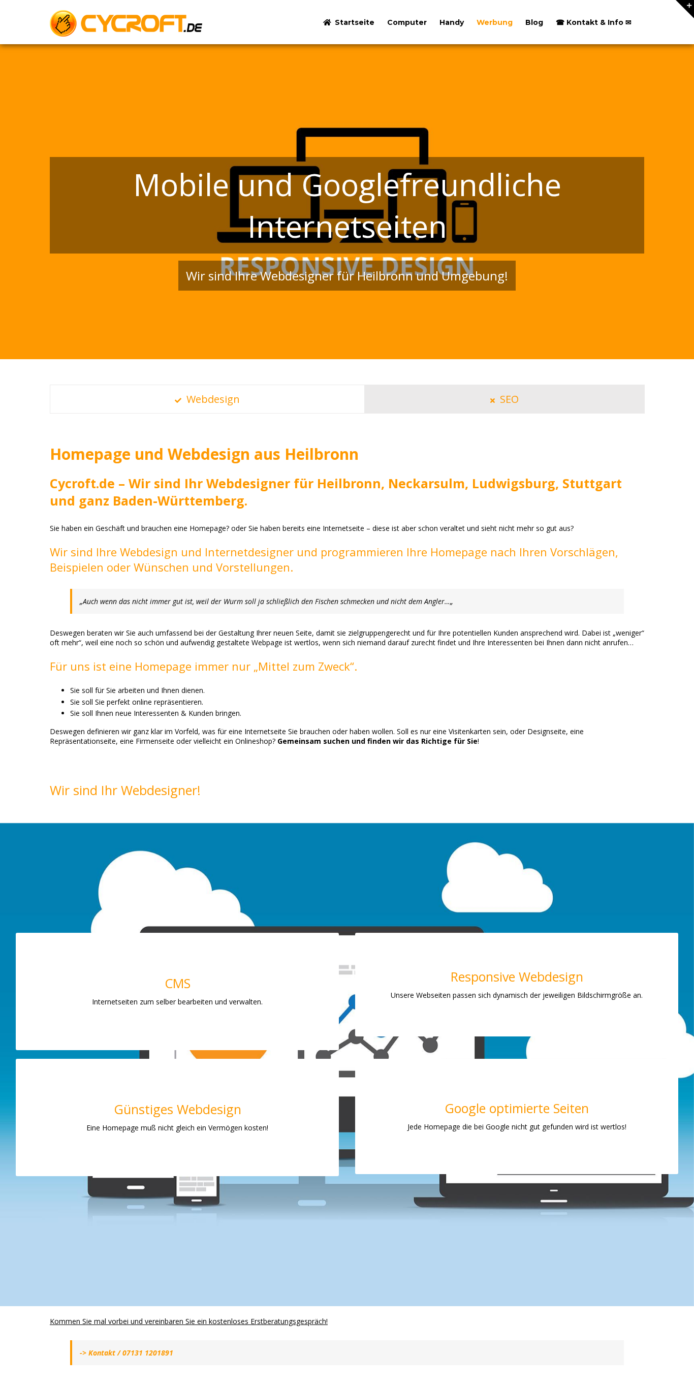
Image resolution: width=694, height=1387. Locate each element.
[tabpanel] (347, 594)
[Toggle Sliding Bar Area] (685, 9)
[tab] (207, 399)
